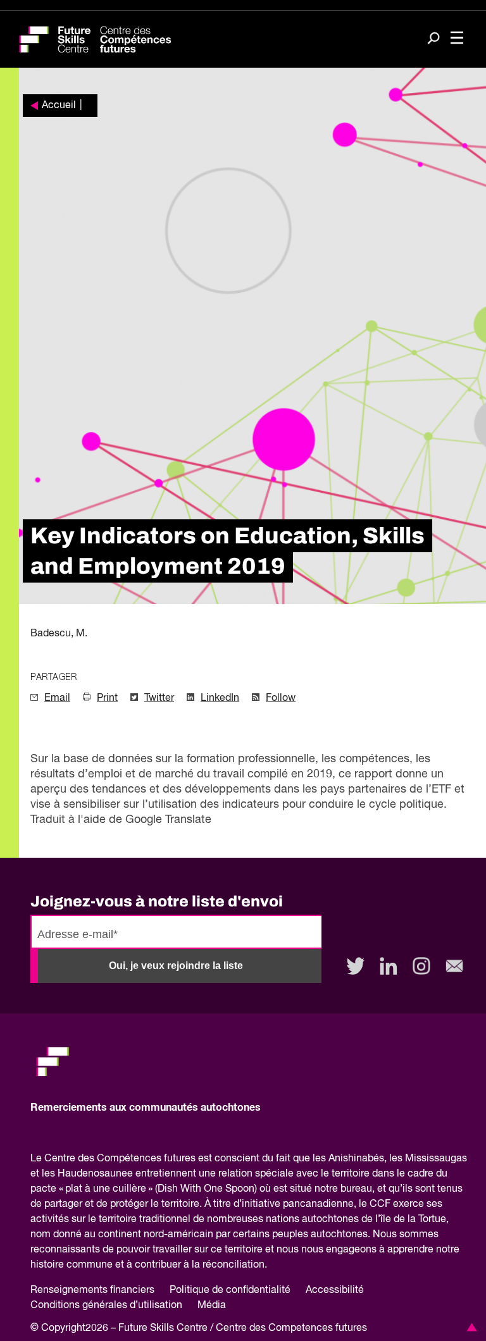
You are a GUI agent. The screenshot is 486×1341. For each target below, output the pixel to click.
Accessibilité (335, 1290)
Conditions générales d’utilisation (106, 1306)
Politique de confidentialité (230, 1290)
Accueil (59, 106)
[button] (469, 1327)
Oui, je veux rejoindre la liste (176, 965)
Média (211, 1306)
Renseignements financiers (92, 1290)
